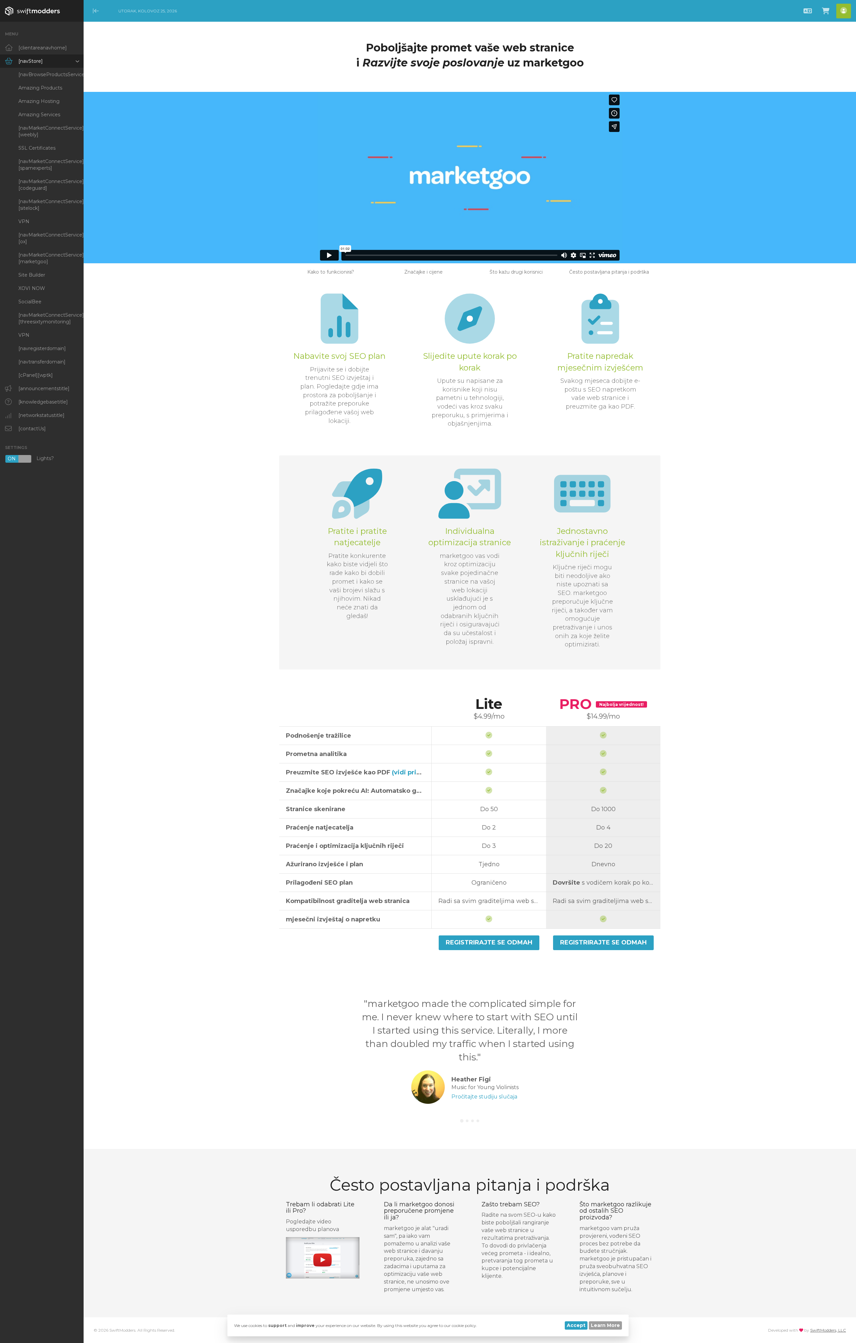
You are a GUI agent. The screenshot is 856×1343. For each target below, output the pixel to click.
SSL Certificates (37, 148)
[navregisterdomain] (42, 348)
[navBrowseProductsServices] (51, 74)
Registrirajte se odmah (489, 942)
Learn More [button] (605, 1325)
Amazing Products (40, 88)
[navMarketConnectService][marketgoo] (51, 258)
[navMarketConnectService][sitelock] (51, 204)
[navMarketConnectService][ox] (51, 238)
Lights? (31, 459)
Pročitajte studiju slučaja (484, 1096)
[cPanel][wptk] (35, 375)
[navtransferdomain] (42, 362)
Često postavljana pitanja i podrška (609, 272)
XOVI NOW (31, 288)
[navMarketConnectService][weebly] (51, 131)
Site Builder (31, 275)
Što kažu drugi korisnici (516, 272)
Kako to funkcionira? (330, 272)
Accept (576, 1325)
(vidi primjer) (412, 772)
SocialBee (29, 302)
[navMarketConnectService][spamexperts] (51, 164)
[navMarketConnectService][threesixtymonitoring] (51, 318)
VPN (23, 221)
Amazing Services (39, 115)
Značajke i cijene (423, 272)
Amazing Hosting (39, 101)
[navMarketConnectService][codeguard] (51, 184)
